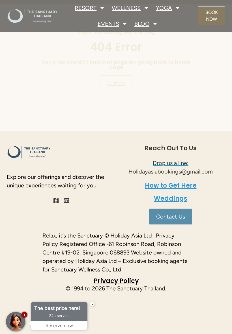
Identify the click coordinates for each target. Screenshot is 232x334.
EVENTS (108, 23)
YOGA (164, 8)
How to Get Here (171, 185)
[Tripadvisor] (66, 200)
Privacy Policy (116, 281)
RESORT (85, 8)
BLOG (141, 23)
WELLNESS (126, 8)
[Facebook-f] (56, 200)
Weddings (170, 198)
